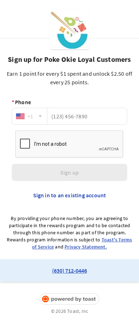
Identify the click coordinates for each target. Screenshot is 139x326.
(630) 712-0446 (69, 270)
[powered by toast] (69, 299)
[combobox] (29, 116)
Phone (21, 102)
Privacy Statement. (86, 247)
